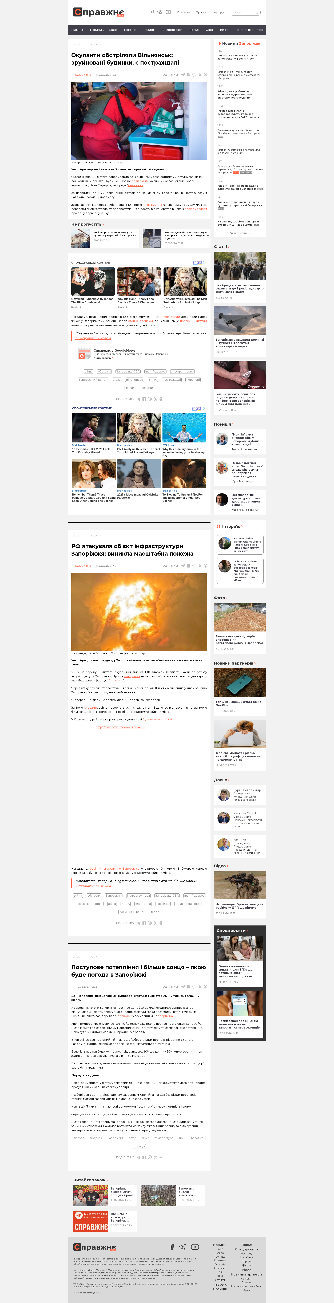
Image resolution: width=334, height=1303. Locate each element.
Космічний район (132, 912)
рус (222, 12)
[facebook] (152, 12)
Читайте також (89, 1180)
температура (164, 1138)
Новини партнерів (249, 30)
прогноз (96, 1138)
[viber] (194, 75)
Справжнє (123, 1016)
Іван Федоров (155, 371)
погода (79, 1138)
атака (117, 379)
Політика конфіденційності (246, 1286)
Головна (77, 30)
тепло (155, 912)
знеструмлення (182, 371)
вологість (198, 1138)
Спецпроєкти (172, 30)
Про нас (202, 12)
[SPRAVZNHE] (94, 1247)
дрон (99, 903)
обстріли (104, 371)
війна (89, 371)
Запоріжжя (114, 895)
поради (139, 1146)
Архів (246, 1290)
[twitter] (200, 74)
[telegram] (159, 12)
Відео (224, 30)
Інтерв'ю (130, 30)
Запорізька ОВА (128, 371)
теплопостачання (188, 903)
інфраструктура (138, 895)
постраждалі (171, 379)
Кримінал (220, 1260)
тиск (182, 1138)
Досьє (193, 30)
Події (220, 1272)
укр (216, 12)
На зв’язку (246, 1257)
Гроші (219, 1275)
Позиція (150, 30)
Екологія (220, 1264)
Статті (113, 30)
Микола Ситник (81, 74)
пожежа (83, 903)
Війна (219, 1249)
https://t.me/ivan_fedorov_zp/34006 (120, 727)
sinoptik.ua (165, 1016)
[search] (256, 12)
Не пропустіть (86, 224)
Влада (220, 1252)
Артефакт (220, 1268)
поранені (193, 379)
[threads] (205, 74)
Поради (247, 1261)
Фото (209, 30)
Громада (220, 1256)
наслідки (146, 388)
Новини (96, 30)
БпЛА (153, 379)
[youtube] (168, 12)
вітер (132, 1138)
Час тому (246, 1253)
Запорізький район (93, 379)
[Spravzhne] (98, 12)
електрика (143, 903)
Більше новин (238, 233)
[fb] (188, 74)
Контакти (183, 12)
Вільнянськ (134, 379)
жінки (129, 388)
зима (145, 1138)
